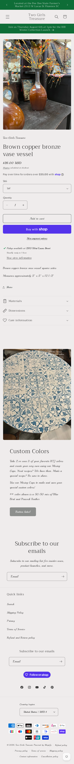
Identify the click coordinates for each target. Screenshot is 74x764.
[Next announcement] (67, 5)
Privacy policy (21, 751)
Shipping (6, 168)
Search (10, 604)
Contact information (29, 756)
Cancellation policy (49, 756)
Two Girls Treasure (24, 745)
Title (5, 181)
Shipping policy (56, 751)
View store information (19, 258)
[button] (7, 17)
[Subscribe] (63, 576)
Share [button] (9, 287)
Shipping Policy (15, 612)
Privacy (11, 621)
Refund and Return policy (21, 637)
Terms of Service (16, 629)
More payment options (37, 238)
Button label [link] (22, 512)
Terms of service (38, 751)
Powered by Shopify (42, 745)
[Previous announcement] (6, 5)
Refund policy (61, 745)
